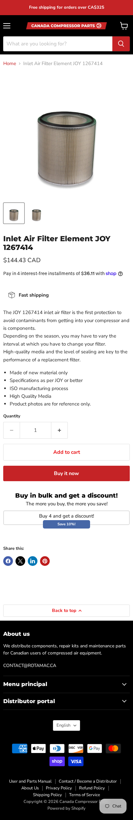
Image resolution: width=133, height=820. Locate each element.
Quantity (11, 416)
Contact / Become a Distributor (88, 781)
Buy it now (66, 473)
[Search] (121, 43)
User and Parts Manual (30, 781)
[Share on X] (20, 561)
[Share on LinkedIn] (32, 561)
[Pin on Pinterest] (45, 561)
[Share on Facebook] (8, 561)
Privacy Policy (59, 788)
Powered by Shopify (66, 808)
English (63, 725)
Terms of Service (84, 795)
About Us (30, 788)
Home (9, 63)
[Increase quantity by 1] (59, 430)
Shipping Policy (47, 795)
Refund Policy (92, 788)
